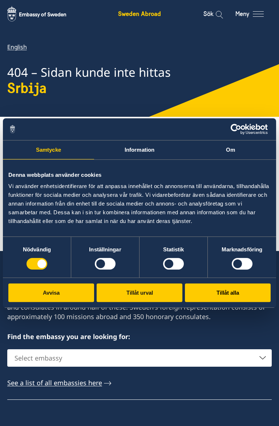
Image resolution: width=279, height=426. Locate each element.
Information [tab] (139, 150)
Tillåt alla (228, 293)
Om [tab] (230, 150)
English (17, 47)
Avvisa (51, 293)
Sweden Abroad (139, 13)
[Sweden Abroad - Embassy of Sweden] (43, 14)
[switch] (105, 264)
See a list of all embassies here (54, 382)
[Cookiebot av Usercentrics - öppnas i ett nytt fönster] (239, 129)
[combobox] (139, 358)
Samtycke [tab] (48, 150)
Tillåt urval (139, 293)
